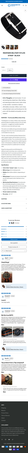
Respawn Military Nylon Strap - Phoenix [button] (14, 287)
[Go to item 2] (8, 47)
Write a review (14, 239)
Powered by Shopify (20, 443)
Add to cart (14, 75)
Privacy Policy (4, 413)
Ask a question (14, 243)
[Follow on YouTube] (9, 439)
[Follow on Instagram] (5, 439)
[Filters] (2, 250)
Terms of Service (5, 415)
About (2, 418)
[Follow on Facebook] (2, 439)
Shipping (3, 408)
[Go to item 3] (12, 47)
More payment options (14, 83)
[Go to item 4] (16, 47)
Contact (3, 420)
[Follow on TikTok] (12, 439)
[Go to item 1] (3, 47)
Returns (3, 410)
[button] (4, 58)
